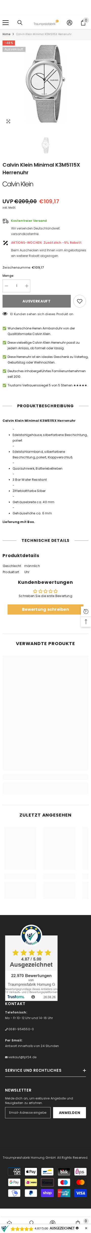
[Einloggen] (69, 22)
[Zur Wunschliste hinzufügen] (79, 301)
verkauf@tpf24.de (22, 1057)
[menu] (6, 23)
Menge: (8, 275)
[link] (45, 777)
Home (6, 34)
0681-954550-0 (21, 1029)
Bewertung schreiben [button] (45, 609)
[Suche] (20, 23)
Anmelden (69, 1112)
